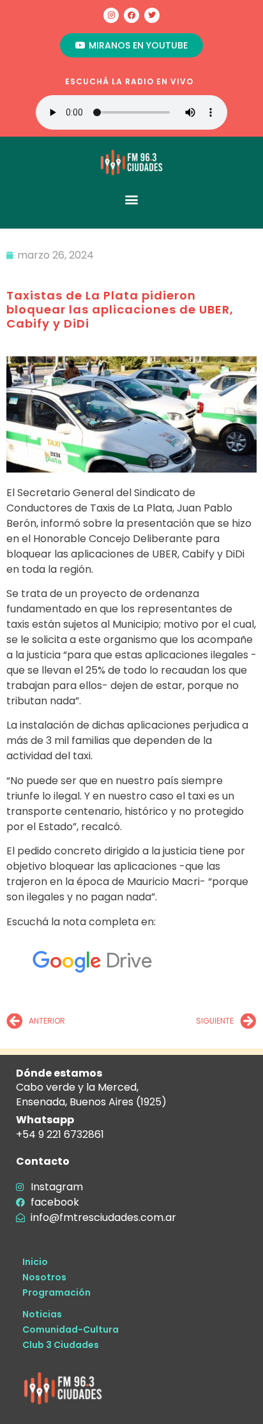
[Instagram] (111, 15)
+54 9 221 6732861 (60, 1134)
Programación (56, 1292)
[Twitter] (152, 15)
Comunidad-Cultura (70, 1329)
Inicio (35, 1261)
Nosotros (44, 1277)
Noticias (42, 1314)
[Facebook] (131, 15)
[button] (131, 198)
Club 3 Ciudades (60, 1344)
